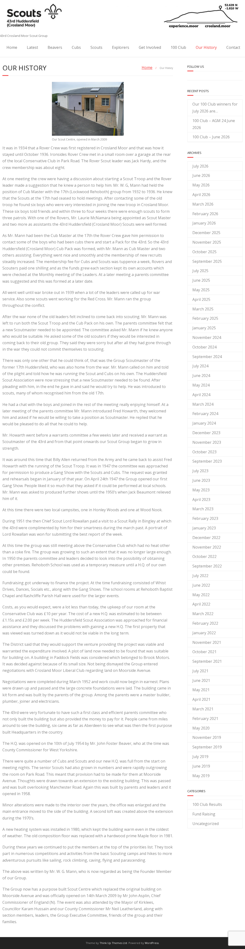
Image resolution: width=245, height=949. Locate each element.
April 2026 (201, 194)
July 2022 (200, 575)
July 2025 (200, 270)
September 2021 (207, 661)
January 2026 (204, 223)
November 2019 (206, 737)
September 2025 (207, 261)
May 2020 (201, 728)
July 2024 (200, 366)
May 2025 (201, 289)
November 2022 (206, 547)
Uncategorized (205, 823)
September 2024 (207, 356)
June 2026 (201, 175)
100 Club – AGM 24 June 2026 (213, 124)
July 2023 (200, 470)
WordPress (152, 943)
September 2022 (207, 566)
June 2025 (201, 280)
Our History (206, 47)
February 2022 (205, 623)
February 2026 (205, 213)
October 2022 (204, 556)
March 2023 (202, 508)
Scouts (96, 47)
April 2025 (201, 299)
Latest (32, 47)
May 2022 (201, 594)
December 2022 (206, 537)
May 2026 (201, 185)
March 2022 (202, 613)
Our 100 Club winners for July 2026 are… (215, 107)
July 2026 (200, 166)
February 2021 (205, 718)
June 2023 (201, 480)
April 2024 (201, 394)
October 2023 (204, 452)
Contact (233, 47)
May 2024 (201, 385)
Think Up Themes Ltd (113, 943)
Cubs (76, 47)
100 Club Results (207, 804)
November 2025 (206, 242)
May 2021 (201, 689)
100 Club (178, 47)
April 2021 (201, 699)
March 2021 (202, 709)
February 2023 (205, 518)
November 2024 (206, 337)
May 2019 (201, 775)
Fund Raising (203, 814)
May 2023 (201, 490)
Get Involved (150, 47)
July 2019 (200, 756)
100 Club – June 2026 (211, 137)
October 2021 (204, 651)
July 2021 (200, 671)
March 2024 (202, 404)
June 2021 (201, 680)
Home (11, 47)
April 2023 (201, 499)
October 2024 (204, 347)
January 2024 (204, 423)
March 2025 (202, 309)
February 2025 (205, 318)
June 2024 (201, 375)
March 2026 (202, 204)
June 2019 (201, 766)
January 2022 (204, 632)
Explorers (120, 47)
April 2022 (201, 604)
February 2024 (205, 413)
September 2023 (207, 461)
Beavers (55, 47)
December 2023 (206, 432)
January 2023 (204, 528)
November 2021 (206, 642)
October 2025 (204, 251)
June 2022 (201, 585)
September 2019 (207, 747)
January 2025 (204, 328)
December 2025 (206, 232)
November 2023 (206, 442)
